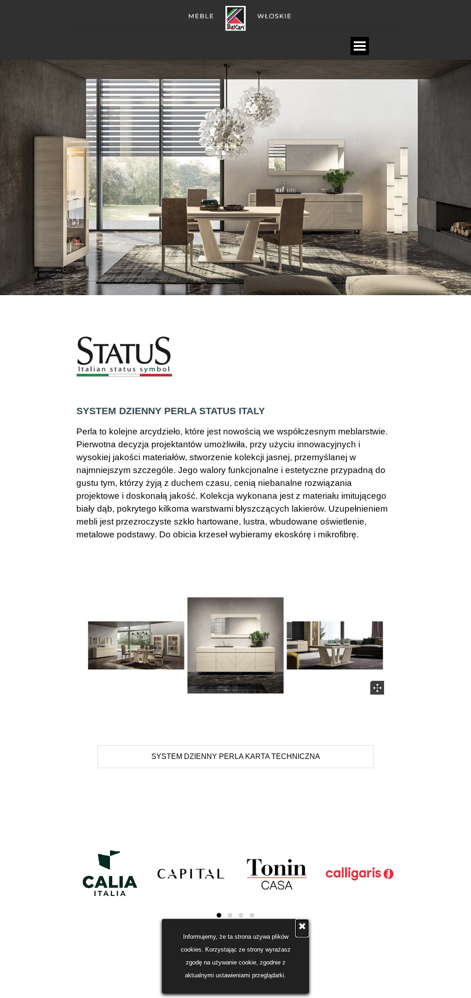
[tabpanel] (235, 357)
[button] (136, 645)
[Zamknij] (302, 928)
